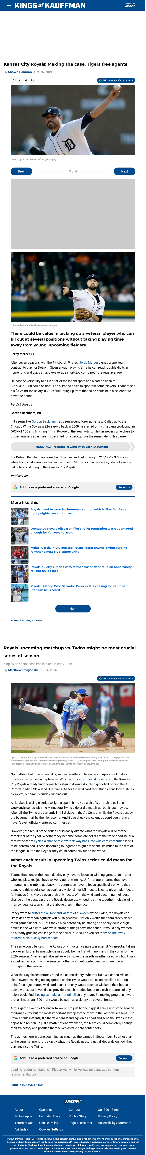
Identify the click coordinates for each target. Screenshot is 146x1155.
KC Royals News (32, 620)
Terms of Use (24, 1123)
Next (124, 171)
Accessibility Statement (114, 1123)
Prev (21, 171)
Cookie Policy (48, 1123)
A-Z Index (21, 1129)
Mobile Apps (23, 1116)
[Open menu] (9, 5)
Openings (46, 1110)
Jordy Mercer (88, 362)
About (19, 1110)
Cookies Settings (51, 1129)
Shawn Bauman (20, 72)
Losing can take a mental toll (55, 995)
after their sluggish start (96, 779)
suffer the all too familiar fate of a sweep (60, 913)
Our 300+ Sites (108, 1110)
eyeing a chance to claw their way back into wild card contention (79, 841)
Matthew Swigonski (23, 670)
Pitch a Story (78, 1116)
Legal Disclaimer (80, 1123)
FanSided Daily (49, 1116)
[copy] (32, 80)
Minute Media (22, 1138)
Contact (74, 1110)
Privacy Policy (107, 1116)
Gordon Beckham (44, 421)
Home (15, 620)
